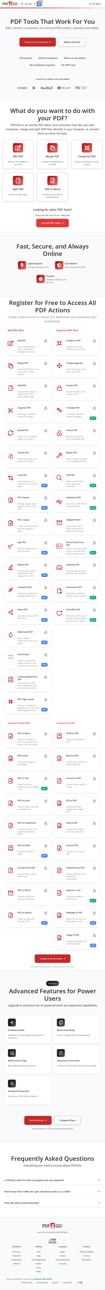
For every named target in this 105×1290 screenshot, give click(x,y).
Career (63, 1256)
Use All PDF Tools (50, 223)
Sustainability (61, 1259)
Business (16, 1252)
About (62, 1252)
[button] (28, 4)
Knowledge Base (39, 1259)
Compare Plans (67, 1120)
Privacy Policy (42, 1282)
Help (39, 1252)
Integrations (16, 1259)
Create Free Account (51, 958)
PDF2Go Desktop (87, 1252)
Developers (86, 1259)
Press (38, 1267)
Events (38, 1263)
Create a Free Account (36, 42)
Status (38, 1271)
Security (62, 1263)
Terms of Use (27, 1282)
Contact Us (67, 1282)
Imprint (55, 1282)
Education (16, 1256)
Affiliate (16, 1263)
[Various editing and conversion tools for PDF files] (12, 4)
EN (78, 1282)
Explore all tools (72, 42)
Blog (39, 1256)
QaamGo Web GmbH (43, 1279)
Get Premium (36, 1120)
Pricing (87, 1256)
